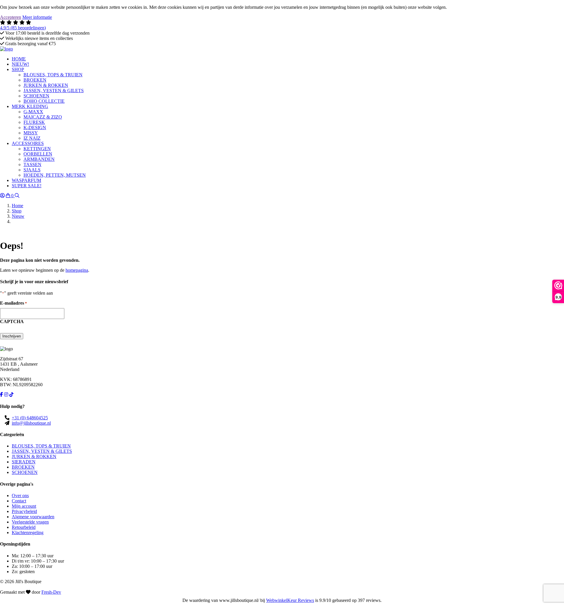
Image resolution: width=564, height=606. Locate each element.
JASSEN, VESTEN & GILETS (42, 451)
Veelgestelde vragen (30, 521)
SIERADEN (24, 461)
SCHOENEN (25, 472)
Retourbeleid (24, 527)
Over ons (20, 495)
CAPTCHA (12, 321)
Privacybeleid (24, 511)
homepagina (77, 270)
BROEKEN (23, 467)
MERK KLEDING (30, 106)
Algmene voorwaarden (33, 516)
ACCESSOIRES (28, 143)
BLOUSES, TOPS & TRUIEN (41, 445)
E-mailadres (13, 303)
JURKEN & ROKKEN (34, 456)
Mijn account (24, 506)
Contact (19, 500)
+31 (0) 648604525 (30, 417)
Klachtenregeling (27, 532)
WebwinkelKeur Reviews (290, 600)
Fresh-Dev (51, 592)
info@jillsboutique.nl (31, 423)
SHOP (18, 69)
